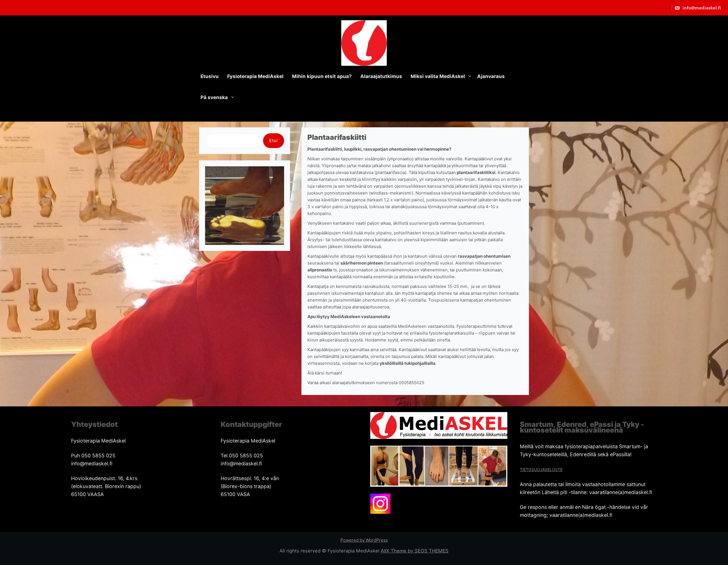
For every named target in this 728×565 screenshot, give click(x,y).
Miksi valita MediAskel (438, 76)
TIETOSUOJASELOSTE (541, 469)
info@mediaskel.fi (701, 8)
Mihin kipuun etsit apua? (322, 76)
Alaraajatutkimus (381, 76)
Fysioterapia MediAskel (255, 76)
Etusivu (209, 76)
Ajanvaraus (491, 76)
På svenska (214, 97)
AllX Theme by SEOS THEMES (414, 551)
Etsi (273, 140)
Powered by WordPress (364, 540)
